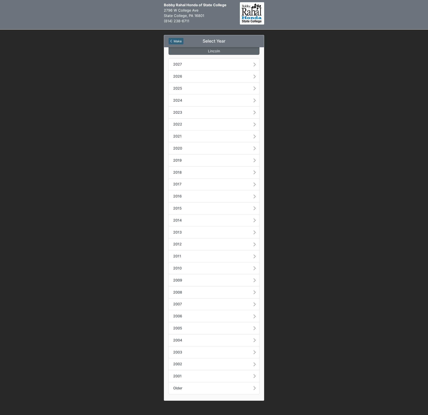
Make (177, 41)
